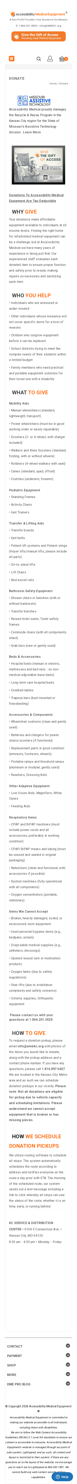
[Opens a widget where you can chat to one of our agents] (62, 1477)
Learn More (32, 132)
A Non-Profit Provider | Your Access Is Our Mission (38, 19)
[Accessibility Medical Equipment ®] (38, 50)
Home (53, 83)
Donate (63, 83)
